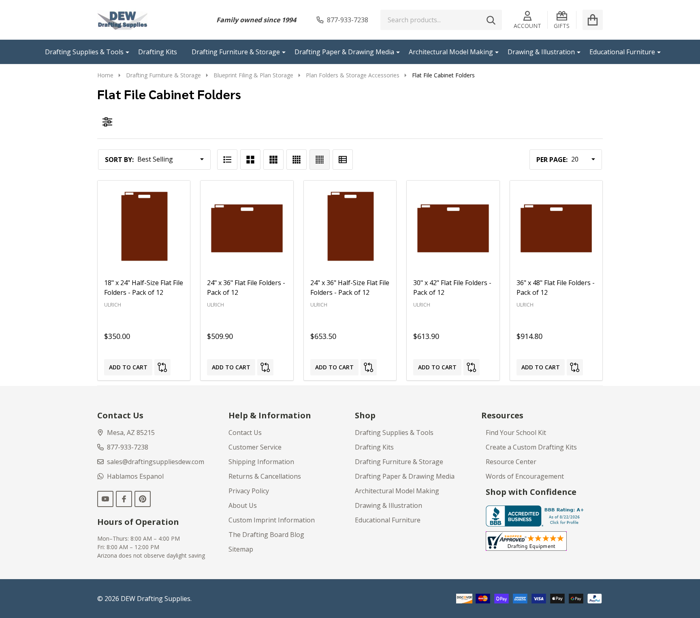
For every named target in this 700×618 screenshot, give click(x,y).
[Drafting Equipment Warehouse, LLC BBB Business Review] (536, 515)
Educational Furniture (622, 51)
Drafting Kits (157, 51)
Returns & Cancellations (264, 476)
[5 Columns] (319, 159)
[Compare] (162, 367)
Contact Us (245, 432)
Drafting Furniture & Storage (236, 51)
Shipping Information (261, 461)
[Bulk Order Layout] (343, 159)
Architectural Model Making (451, 51)
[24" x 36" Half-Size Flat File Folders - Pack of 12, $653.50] (350, 227)
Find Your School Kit (516, 432)
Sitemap (240, 549)
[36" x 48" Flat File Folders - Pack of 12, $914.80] (556, 227)
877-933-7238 (127, 447)
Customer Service (255, 447)
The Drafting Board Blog (266, 534)
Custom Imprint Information (271, 520)
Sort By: (119, 159)
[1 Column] (227, 159)
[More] (124, 51)
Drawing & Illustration (541, 51)
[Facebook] (124, 499)
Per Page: (552, 159)
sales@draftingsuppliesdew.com (155, 461)
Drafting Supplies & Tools (84, 51)
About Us (242, 505)
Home (105, 75)
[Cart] (593, 20)
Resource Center (511, 461)
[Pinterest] (143, 499)
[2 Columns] (250, 159)
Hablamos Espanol (135, 476)
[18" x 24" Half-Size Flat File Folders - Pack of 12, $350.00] (144, 227)
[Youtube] (105, 499)
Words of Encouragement (525, 476)
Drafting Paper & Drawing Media (344, 51)
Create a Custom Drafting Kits (531, 447)
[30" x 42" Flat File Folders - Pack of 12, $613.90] (453, 227)
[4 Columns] (296, 159)
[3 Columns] (273, 159)
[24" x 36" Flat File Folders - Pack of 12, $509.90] (247, 227)
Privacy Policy (248, 490)
